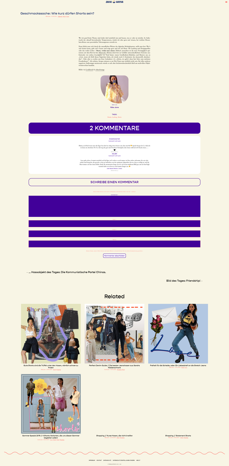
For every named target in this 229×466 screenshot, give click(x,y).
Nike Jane (48, 16)
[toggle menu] (226, 2)
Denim (109, 117)
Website (114, 239)
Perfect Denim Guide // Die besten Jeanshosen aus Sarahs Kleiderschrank (114, 366)
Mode (64, 16)
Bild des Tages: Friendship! (183, 280)
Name (114, 219)
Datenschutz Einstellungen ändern (124, 460)
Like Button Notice (112, 168)
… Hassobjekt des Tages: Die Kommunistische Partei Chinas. (67, 272)
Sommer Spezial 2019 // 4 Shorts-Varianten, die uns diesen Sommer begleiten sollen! (50, 437)
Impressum (92, 460)
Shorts (119, 117)
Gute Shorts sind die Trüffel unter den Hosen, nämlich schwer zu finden (51, 366)
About (138, 460)
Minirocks (102, 53)
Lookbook (89, 70)
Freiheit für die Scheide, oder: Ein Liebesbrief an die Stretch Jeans (178, 365)
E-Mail (114, 229)
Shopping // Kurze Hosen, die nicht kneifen (114, 436)
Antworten (114, 151)
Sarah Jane (107, 369)
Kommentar (114, 194)
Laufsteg (114, 117)
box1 (186, 367)
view (120, 168)
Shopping (58, 369)
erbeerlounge (99, 70)
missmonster (114, 139)
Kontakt (99, 460)
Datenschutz (107, 460)
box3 (51, 439)
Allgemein (60, 16)
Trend (67, 16)
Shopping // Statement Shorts (178, 436)
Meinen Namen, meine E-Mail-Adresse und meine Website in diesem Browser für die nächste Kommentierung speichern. (114, 251)
